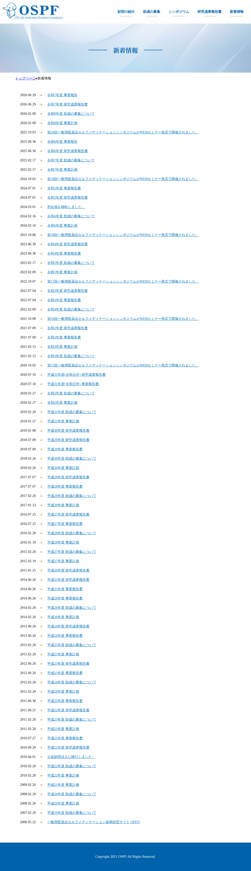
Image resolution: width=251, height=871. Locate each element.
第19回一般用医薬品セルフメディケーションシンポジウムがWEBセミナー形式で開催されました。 (123, 179)
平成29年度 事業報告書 (65, 449)
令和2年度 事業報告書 (64, 337)
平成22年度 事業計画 (63, 775)
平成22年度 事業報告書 (65, 701)
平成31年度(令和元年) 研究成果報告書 (76, 375)
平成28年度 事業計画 (63, 542)
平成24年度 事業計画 (63, 691)
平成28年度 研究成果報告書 (68, 477)
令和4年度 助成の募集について (71, 309)
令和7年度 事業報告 (62, 95)
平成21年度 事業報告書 (65, 738)
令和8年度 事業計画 (62, 123)
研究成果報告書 (210, 11)
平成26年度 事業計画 (63, 617)
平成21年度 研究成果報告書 (68, 747)
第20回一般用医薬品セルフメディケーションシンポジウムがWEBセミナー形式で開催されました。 (123, 132)
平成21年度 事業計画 (63, 785)
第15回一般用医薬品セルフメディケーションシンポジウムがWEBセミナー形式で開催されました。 (123, 365)
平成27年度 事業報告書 (65, 524)
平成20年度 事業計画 (63, 803)
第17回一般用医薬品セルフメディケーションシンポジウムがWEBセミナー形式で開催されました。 (123, 281)
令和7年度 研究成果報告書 (67, 104)
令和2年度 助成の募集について (71, 393)
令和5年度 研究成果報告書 (67, 197)
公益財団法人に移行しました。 (71, 757)
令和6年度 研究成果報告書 (67, 151)
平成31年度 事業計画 (63, 421)
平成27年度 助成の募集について (71, 552)
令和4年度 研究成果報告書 (67, 244)
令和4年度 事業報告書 (64, 253)
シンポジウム (179, 11)
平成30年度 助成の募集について (71, 458)
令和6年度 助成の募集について (71, 216)
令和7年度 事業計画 (62, 169)
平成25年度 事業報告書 (65, 589)
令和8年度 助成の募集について (71, 114)
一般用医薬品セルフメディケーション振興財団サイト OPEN (93, 822)
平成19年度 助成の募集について (71, 813)
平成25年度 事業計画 (63, 654)
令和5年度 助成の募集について (71, 263)
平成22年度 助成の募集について (71, 766)
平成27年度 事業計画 (63, 561)
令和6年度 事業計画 (62, 225)
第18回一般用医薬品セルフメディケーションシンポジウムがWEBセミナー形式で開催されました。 (123, 235)
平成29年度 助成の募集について (71, 496)
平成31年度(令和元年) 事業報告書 (73, 384)
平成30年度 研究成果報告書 (68, 430)
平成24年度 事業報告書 (65, 635)
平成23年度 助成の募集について (71, 719)
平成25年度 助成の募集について (71, 645)
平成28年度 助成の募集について (71, 533)
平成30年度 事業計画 (63, 468)
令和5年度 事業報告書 (64, 188)
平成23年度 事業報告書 (65, 673)
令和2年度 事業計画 (62, 402)
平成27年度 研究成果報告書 (68, 514)
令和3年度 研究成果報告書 (67, 291)
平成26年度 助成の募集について (71, 608)
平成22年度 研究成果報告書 (68, 710)
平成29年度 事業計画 (63, 505)
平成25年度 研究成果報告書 (68, 580)
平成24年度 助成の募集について (71, 682)
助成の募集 (151, 11)
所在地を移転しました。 (66, 207)
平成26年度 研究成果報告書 (68, 570)
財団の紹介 (126, 11)
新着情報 (237, 11)
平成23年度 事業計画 (63, 729)
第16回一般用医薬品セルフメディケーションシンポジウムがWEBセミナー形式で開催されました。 (123, 319)
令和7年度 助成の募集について (71, 160)
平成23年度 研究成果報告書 (68, 663)
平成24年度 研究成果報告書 (68, 626)
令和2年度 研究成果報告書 (67, 328)
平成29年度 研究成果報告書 (68, 440)
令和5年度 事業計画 (62, 272)
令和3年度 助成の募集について (71, 356)
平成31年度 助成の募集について (71, 412)
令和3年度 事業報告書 (64, 300)
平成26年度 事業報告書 (65, 598)
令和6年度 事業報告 (62, 141)
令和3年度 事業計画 (62, 347)
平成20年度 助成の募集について (71, 794)
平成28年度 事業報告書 (65, 486)
